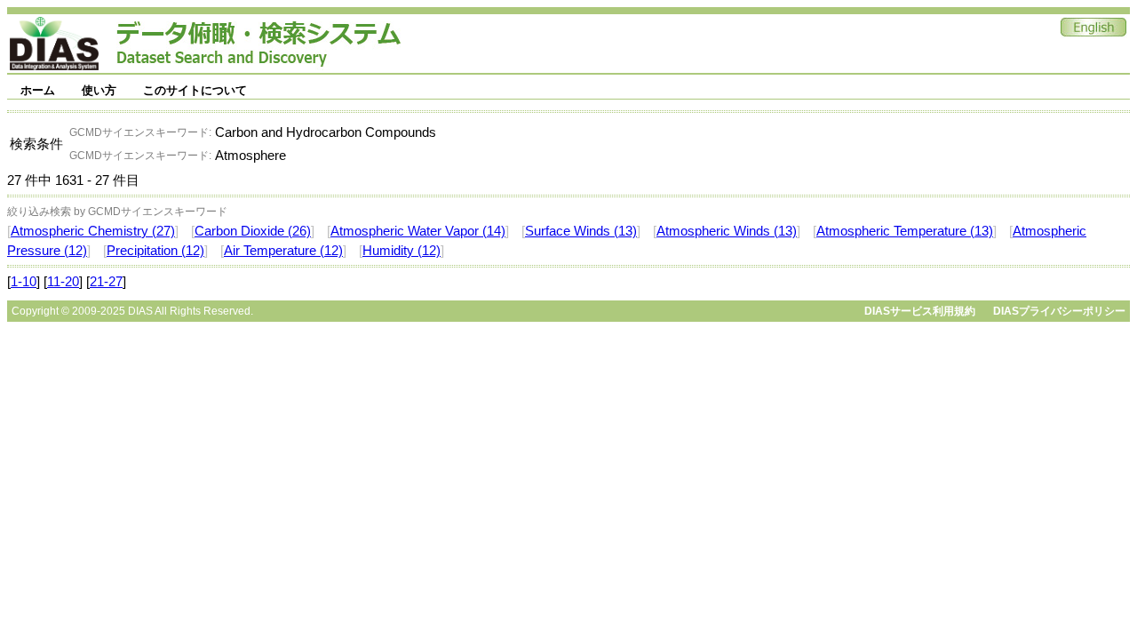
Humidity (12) (401, 251)
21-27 (106, 282)
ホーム (37, 90)
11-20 (63, 282)
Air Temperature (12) (283, 251)
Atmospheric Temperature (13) (904, 231)
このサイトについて (195, 90)
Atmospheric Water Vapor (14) (417, 231)
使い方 (99, 90)
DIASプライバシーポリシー (1059, 311)
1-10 (23, 282)
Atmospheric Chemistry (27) (93, 231)
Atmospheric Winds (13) (726, 231)
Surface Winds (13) (581, 231)
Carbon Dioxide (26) (253, 231)
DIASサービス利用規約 (919, 311)
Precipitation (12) (155, 251)
